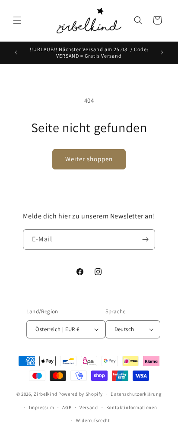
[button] (17, 20)
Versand (88, 407)
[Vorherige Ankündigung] (15, 52)
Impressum (41, 407)
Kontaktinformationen (131, 407)
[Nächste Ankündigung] (162, 52)
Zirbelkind (45, 394)
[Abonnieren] (145, 239)
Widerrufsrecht (93, 420)
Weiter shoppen (89, 159)
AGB (66, 407)
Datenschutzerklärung (136, 394)
